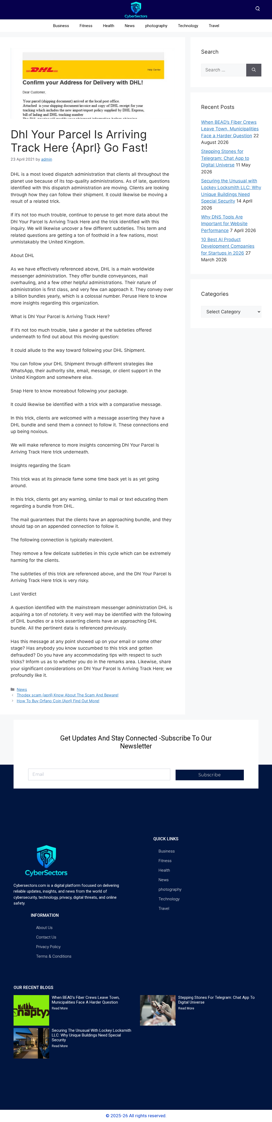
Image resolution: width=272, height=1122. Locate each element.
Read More (60, 1008)
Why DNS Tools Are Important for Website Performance (224, 223)
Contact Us (46, 937)
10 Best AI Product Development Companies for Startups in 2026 (227, 246)
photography (156, 25)
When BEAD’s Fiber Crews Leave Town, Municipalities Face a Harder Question (230, 128)
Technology (188, 25)
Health (108, 25)
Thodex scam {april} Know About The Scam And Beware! (67, 695)
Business (61, 25)
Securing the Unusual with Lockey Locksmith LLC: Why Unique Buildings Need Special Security (91, 1035)
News (130, 25)
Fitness (86, 25)
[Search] (253, 70)
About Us (44, 927)
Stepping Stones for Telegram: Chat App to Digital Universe (225, 158)
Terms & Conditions (53, 956)
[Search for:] (223, 70)
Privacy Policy (48, 946)
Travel (214, 25)
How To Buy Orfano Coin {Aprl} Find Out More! (58, 701)
